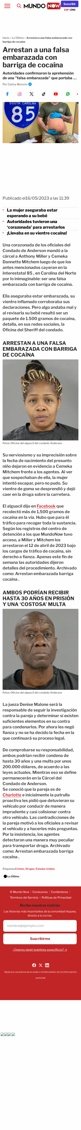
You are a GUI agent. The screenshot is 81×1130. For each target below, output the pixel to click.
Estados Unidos (45, 868)
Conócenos (40, 892)
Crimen (19, 868)
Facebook (46, 506)
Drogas (29, 868)
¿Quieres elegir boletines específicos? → (40, 949)
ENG (72, 9)
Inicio (6, 37)
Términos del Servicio (24, 897)
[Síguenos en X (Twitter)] (41, 965)
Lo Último (18, 37)
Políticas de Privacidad (56, 897)
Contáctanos (59, 892)
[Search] (19, 6)
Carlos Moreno (17, 84)
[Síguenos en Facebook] (34, 965)
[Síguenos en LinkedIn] (47, 965)
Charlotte (12, 794)
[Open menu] (7, 6)
